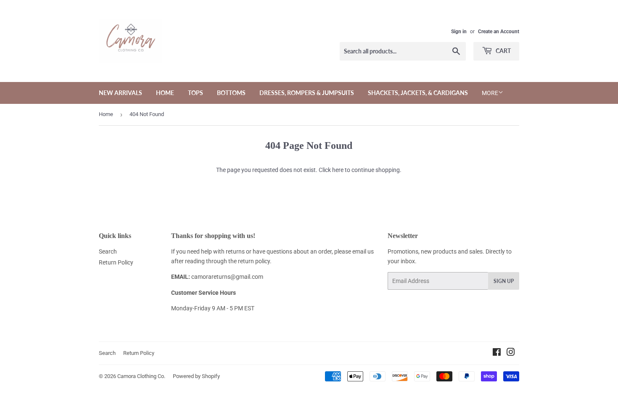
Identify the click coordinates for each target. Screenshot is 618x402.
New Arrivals (120, 92)
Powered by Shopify (196, 376)
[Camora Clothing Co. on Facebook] (496, 353)
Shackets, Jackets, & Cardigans (418, 92)
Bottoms (231, 92)
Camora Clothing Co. (141, 376)
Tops (195, 92)
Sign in (459, 31)
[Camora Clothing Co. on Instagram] (511, 353)
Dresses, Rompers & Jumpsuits (306, 92)
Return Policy (116, 262)
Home (165, 92)
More (490, 93)
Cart (502, 50)
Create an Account (498, 31)
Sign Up (504, 281)
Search (108, 251)
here (337, 170)
